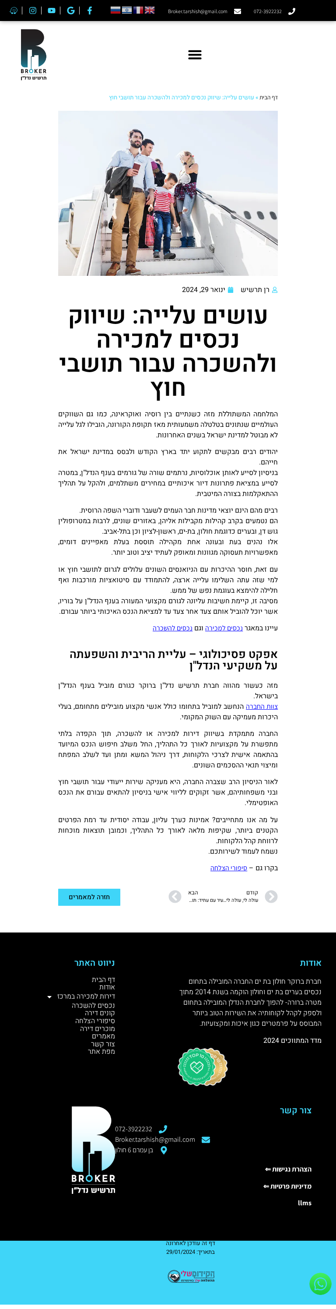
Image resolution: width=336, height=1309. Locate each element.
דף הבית (268, 97)
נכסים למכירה (224, 628)
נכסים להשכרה (172, 628)
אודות (107, 988)
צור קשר (103, 1045)
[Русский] (116, 9)
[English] (150, 9)
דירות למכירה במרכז (86, 997)
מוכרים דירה (97, 1029)
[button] (195, 55)
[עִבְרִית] (127, 9)
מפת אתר (101, 1052)
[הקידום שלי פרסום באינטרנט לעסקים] (190, 1282)
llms (305, 1202)
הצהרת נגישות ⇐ (288, 1169)
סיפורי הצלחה (228, 868)
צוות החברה (262, 706)
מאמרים (103, 1037)
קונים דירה (100, 1013)
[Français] (138, 9)
